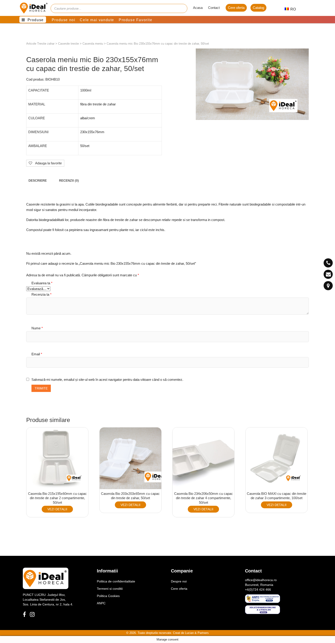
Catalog (258, 8)
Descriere (37, 180)
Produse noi (63, 20)
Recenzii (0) (69, 180)
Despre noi (179, 581)
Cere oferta (236, 8)
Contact (214, 8)
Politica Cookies (108, 596)
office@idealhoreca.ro (261, 580)
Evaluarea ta (41, 283)
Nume (37, 328)
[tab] (37, 181)
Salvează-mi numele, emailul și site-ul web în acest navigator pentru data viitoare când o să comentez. (107, 379)
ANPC (101, 603)
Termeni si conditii (110, 588)
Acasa (198, 8)
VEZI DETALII (57, 509)
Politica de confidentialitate (116, 581)
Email (36, 354)
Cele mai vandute (97, 20)
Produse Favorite (135, 20)
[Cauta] (181, 8)
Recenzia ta (41, 294)
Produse (36, 20)
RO (290, 9)
